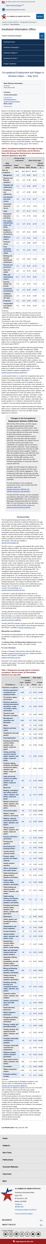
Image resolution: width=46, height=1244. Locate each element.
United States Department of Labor (15, 10)
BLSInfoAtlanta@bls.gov (10, 99)
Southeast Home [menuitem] (9, 42)
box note (24, 143)
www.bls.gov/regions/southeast (12, 101)
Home (5, 1138)
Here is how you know (14, 5)
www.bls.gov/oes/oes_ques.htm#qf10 (18, 491)
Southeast (5, 24)
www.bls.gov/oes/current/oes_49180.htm (14, 372)
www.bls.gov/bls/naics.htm (27, 627)
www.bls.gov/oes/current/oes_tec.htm (13, 590)
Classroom (7, 1174)
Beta (5, 1181)
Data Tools (7, 1152)
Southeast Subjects (10, 53)
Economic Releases (10, 1167)
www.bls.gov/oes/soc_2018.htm (16, 489)
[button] (41, 1220)
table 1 (29, 368)
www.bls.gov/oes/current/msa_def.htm (18, 507)
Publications (8, 1160)
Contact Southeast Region (24, 1214)
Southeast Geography (11, 47)
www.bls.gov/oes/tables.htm (10, 543)
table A (16, 143)
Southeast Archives (10, 58)
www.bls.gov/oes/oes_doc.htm (10, 657)
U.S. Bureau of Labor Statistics (18, 16)
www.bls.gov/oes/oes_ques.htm (19, 653)
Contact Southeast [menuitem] (9, 64)
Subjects (6, 1145)
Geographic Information (28, 22)
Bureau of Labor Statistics (10, 22)
